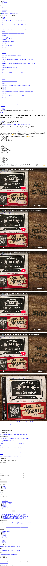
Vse (5, 36)
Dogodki (4, 508)
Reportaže (4, 52)
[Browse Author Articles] (2, 429)
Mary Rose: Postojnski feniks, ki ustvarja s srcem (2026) (13, 95)
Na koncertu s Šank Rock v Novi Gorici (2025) (15, 524)
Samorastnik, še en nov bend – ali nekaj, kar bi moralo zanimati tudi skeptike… (17, 99)
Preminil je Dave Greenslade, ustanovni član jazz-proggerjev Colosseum (16, 85)
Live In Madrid (8, 421)
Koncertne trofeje (6, 503)
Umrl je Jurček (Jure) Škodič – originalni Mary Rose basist (13, 76)
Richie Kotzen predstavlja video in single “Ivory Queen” (13, 33)
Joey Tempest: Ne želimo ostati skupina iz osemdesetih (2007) (19, 522)
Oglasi (3, 540)
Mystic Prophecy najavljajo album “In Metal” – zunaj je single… (14, 28)
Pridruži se (4, 10)
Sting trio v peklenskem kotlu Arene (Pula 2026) (11, 55)
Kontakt (4, 11)
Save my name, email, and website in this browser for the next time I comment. (16, 479)
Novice (3, 17)
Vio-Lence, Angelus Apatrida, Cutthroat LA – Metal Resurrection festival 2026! (17, 59)
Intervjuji (4, 88)
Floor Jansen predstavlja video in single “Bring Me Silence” (14, 24)
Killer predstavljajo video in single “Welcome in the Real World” (14, 518)
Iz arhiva (6, 37)
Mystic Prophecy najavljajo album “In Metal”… (9, 554)
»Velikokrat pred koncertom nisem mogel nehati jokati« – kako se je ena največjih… (18, 91)
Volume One (34, 421)
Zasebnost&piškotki (4, 563)
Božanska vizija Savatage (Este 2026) (9, 67)
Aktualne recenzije (8, 38)
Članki (3, 69)
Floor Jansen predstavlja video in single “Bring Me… (10, 550)
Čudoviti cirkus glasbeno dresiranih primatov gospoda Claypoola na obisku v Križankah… (19, 63)
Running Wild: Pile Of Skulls (8, 41)
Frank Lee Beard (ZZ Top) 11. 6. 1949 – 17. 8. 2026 (12, 72)
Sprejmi (35, 560)
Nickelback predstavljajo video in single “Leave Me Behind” (14, 20)
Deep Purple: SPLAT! (6, 49)
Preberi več (40, 560)
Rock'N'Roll (30, 421)
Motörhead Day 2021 (23, 421)
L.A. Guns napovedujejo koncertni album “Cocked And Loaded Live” (13, 434)
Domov (3, 7)
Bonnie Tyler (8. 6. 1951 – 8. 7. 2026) (9, 81)
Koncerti (4, 87)
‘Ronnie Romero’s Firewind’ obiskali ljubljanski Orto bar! (17, 527)
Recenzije (4, 35)
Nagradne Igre (5, 507)
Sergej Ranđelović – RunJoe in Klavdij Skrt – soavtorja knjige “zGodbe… (16, 104)
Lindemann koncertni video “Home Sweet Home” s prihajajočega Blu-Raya (14, 438)
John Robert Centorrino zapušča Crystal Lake (14, 523)
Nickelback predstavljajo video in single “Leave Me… (10, 546)
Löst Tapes (13, 421)
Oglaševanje (4, 8)
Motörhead (17, 421)
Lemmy (3, 421)
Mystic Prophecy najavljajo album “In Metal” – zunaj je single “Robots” (16, 516)
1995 (1, 421)
